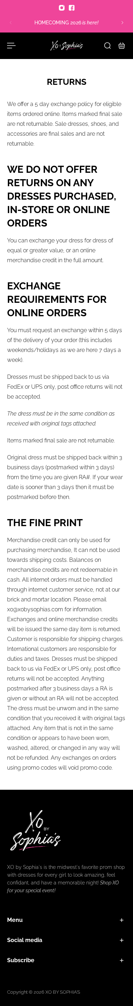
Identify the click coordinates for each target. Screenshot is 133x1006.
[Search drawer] (107, 45)
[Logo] (66, 46)
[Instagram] (62, 8)
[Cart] (122, 45)
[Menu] (11, 45)
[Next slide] (122, 22)
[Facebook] (72, 8)
